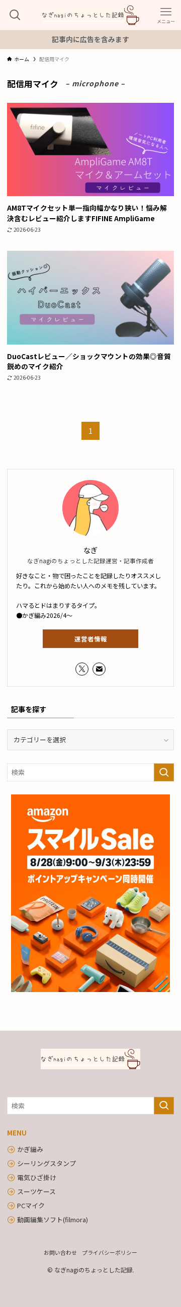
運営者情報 (90, 638)
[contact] (99, 669)
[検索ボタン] (15, 15)
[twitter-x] (81, 669)
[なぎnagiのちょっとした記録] (91, 15)
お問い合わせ (60, 1252)
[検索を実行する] (164, 772)
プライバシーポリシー (109, 1252)
